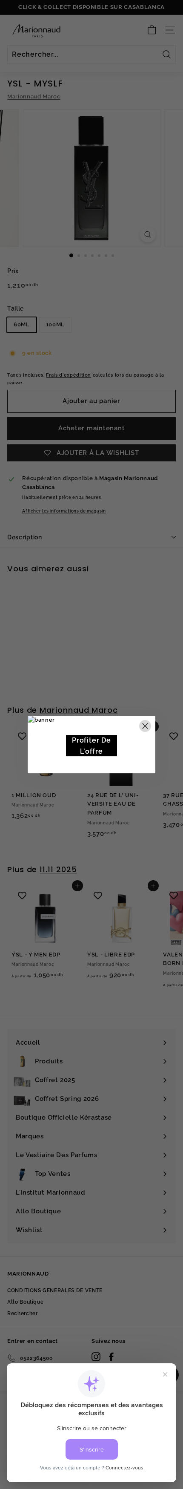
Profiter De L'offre (91, 745)
